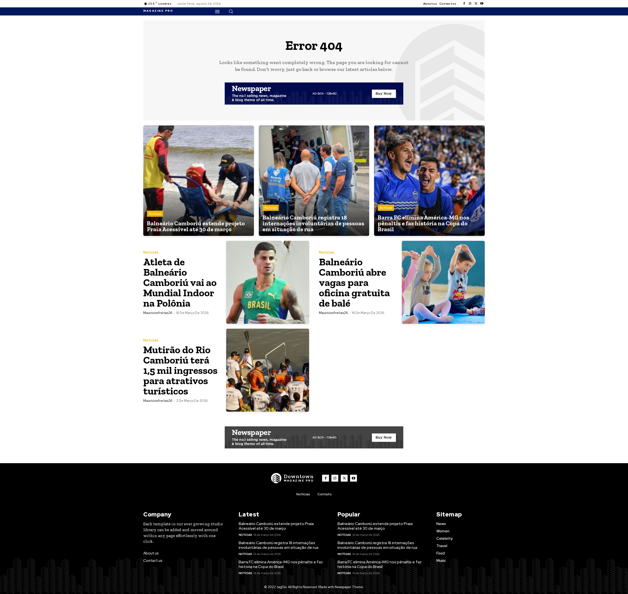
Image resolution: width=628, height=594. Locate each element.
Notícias (155, 214)
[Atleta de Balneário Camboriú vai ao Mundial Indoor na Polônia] (267, 282)
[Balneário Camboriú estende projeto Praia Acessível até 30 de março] (198, 180)
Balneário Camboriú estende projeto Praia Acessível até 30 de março (276, 526)
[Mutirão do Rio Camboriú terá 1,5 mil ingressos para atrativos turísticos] (267, 370)
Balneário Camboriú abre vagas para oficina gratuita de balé (354, 282)
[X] (476, 4)
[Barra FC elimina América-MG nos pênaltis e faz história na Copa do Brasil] (429, 180)
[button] (231, 11)
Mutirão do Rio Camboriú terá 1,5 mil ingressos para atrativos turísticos (180, 370)
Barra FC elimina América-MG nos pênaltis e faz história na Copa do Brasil (281, 564)
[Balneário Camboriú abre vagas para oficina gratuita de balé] (443, 282)
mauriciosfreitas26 (157, 313)
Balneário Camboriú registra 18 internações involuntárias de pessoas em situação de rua (278, 545)
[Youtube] (482, 4)
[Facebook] (464, 4)
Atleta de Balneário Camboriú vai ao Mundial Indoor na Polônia (180, 282)
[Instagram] (470, 4)
